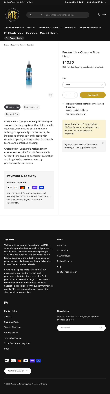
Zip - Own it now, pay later (17, 343)
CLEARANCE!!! (64, 255)
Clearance (31, 33)
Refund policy (11, 332)
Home (6, 45)
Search (7, 316)
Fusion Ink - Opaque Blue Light (22, 45)
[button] (104, 15)
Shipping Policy (11, 321)
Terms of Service (12, 327)
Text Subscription (12, 338)
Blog (59, 266)
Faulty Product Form (67, 271)
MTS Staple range (13, 33)
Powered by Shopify (39, 384)
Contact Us (70, 2)
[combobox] (57, 15)
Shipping (78, 67)
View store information (76, 114)
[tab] (12, 107)
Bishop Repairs (64, 261)
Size (64, 78)
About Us (61, 245)
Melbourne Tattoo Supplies (20, 384)
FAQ (81, 2)
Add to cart (93, 95)
